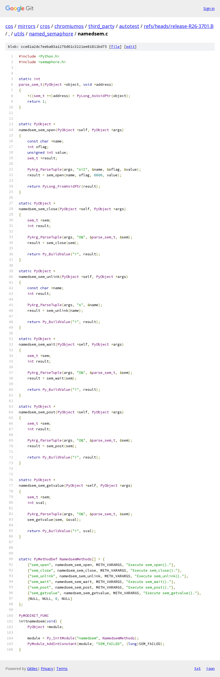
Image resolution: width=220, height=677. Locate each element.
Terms (62, 668)
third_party (101, 26)
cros (45, 26)
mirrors (26, 26)
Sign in (209, 8)
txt (197, 668)
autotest (129, 26)
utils (19, 33)
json (210, 668)
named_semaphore (51, 33)
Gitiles (32, 668)
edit (130, 46)
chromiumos (69, 26)
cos (9, 26)
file (115, 46)
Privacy (47, 668)
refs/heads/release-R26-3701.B (179, 26)
